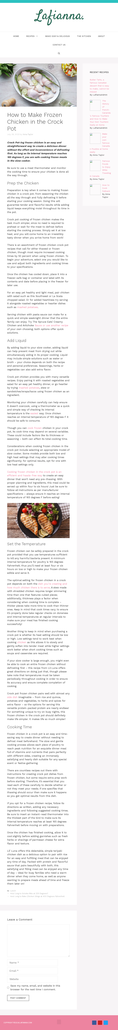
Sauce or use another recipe (51, 325)
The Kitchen (84, 36)
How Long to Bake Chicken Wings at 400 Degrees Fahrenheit (37, 896)
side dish (12, 697)
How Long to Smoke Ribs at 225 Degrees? (29, 893)
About (101, 36)
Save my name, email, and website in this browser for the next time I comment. (35, 987)
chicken (21, 642)
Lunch (13, 891)
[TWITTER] (106, 1023)
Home (16, 36)
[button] (59, 1022)
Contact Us (59, 45)
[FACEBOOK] (94, 1023)
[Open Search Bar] (59, 53)
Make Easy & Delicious (57, 36)
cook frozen (35, 428)
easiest (34, 413)
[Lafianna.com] (59, 17)
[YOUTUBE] (100, 1023)
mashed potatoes (27, 307)
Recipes (30, 36)
